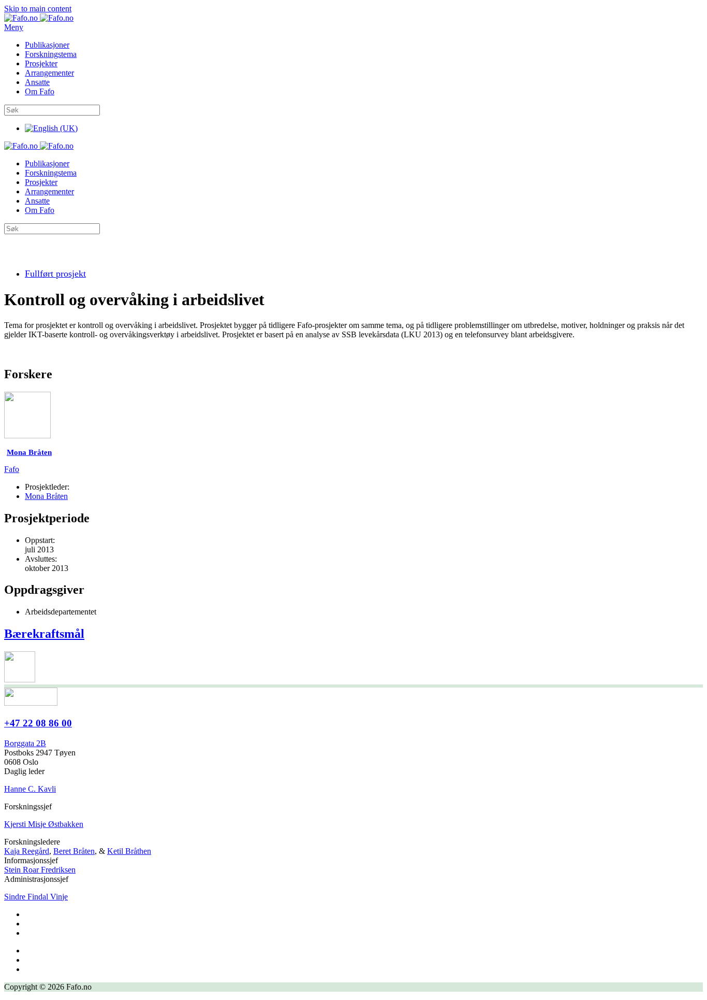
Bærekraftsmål (44, 633)
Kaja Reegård (26, 851)
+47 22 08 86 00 (38, 723)
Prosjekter (41, 63)
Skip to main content (37, 8)
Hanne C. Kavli (30, 788)
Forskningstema (51, 54)
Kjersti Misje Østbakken (43, 824)
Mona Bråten (46, 496)
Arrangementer (49, 72)
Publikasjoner (47, 44)
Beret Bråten (74, 851)
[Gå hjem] (38, 17)
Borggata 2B (25, 743)
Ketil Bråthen (129, 851)
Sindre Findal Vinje (36, 896)
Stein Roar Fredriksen (40, 869)
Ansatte (37, 82)
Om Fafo (39, 91)
